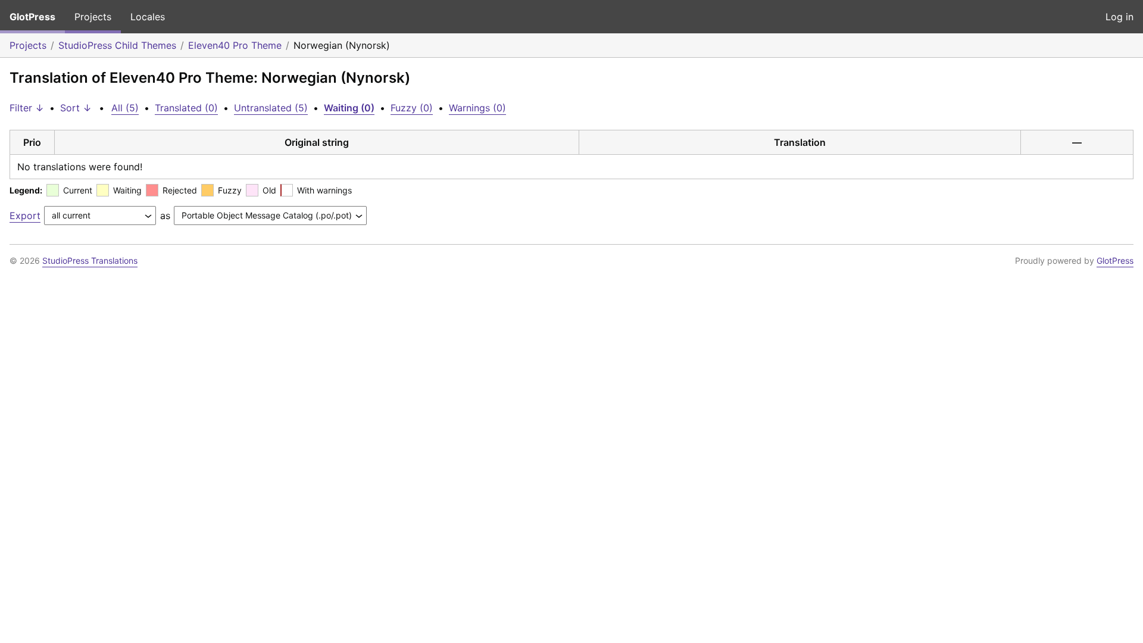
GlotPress (32, 17)
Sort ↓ (76, 108)
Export (25, 215)
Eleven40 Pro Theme (235, 45)
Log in (1119, 17)
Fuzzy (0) (412, 108)
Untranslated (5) (271, 108)
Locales (147, 17)
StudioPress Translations (90, 260)
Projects (92, 17)
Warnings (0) (477, 108)
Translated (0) (186, 108)
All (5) (125, 108)
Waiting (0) (349, 108)
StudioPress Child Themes (117, 45)
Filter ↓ (27, 108)
